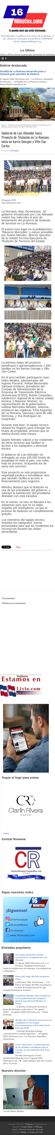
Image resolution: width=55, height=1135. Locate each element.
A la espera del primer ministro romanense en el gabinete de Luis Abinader (31, 957)
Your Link (22, 1129)
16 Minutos (29, 1124)
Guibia (6, 833)
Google (32, 1132)
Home (3, 125)
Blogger (23, 1132)
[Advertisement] (24, 570)
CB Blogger (14, 151)
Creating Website (27, 1127)
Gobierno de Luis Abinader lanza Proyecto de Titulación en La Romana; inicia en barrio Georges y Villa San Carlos (25, 139)
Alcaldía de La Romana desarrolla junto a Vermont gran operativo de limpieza (23, 72)
